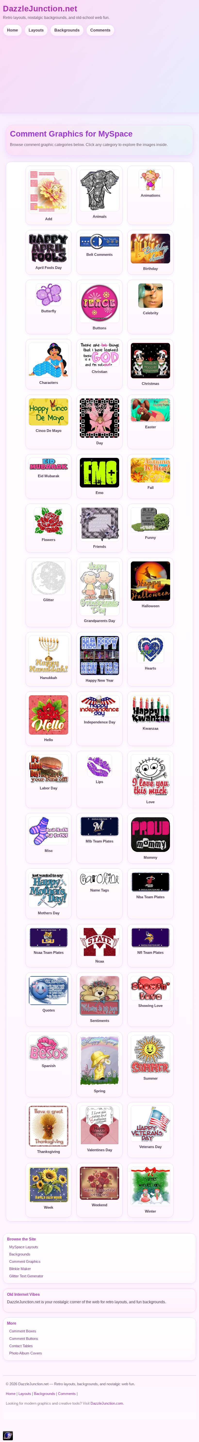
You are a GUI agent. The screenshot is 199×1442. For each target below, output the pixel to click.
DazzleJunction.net (40, 8)
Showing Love (150, 1006)
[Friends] (99, 524)
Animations (150, 195)
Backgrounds (67, 30)
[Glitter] (48, 578)
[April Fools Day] (48, 248)
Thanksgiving (48, 1152)
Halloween (150, 606)
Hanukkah (48, 678)
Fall (151, 488)
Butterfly (48, 311)
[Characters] (48, 360)
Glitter (48, 600)
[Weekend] (99, 1183)
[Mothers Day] (48, 890)
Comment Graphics (25, 1261)
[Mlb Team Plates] (99, 826)
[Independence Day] (99, 706)
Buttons (99, 328)
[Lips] (99, 765)
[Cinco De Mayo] (48, 412)
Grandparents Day (99, 621)
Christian (99, 372)
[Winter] (150, 1186)
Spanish (49, 1066)
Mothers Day (48, 913)
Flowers (48, 540)
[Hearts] (150, 649)
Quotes (48, 1010)
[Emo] (99, 473)
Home (12, 30)
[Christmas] (150, 361)
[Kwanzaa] (150, 709)
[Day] (99, 418)
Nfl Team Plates (150, 953)
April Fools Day (48, 268)
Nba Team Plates (150, 897)
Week (48, 1207)
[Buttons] (99, 303)
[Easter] (150, 410)
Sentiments (99, 1021)
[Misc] (48, 831)
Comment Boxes (22, 1331)
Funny (150, 538)
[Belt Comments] (99, 242)
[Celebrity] (150, 295)
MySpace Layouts (23, 1247)
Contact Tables (21, 1346)
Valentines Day (99, 1150)
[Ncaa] (99, 942)
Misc (49, 851)
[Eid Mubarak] (48, 464)
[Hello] (48, 715)
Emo (99, 493)
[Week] (48, 1185)
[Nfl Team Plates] (150, 938)
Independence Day (99, 722)
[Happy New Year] (99, 655)
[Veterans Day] (150, 1124)
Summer (150, 1078)
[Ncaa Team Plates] (48, 938)
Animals (100, 217)
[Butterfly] (48, 294)
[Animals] (99, 190)
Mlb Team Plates (99, 841)
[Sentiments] (99, 996)
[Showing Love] (150, 988)
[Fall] (150, 470)
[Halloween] (150, 581)
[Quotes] (48, 990)
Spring (99, 1091)
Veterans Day (150, 1147)
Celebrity (150, 313)
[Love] (150, 775)
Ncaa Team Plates (49, 953)
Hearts (150, 668)
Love (150, 802)
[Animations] (150, 179)
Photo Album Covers (25, 1353)
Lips (99, 782)
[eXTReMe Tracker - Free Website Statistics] (8, 1439)
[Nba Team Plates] (150, 882)
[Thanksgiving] (48, 1126)
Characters (48, 383)
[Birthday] (150, 249)
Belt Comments (99, 255)
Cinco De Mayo (48, 431)
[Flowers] (48, 521)
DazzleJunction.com (107, 1403)
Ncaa (99, 961)
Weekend (99, 1205)
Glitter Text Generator (26, 1276)
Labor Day (48, 788)
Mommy (150, 857)
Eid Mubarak (48, 476)
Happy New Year (100, 680)
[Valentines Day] (99, 1125)
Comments (100, 30)
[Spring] (99, 1060)
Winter (150, 1211)
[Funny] (150, 520)
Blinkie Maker (20, 1269)
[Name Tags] (99, 878)
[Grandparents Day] (99, 588)
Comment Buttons (23, 1339)
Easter (150, 427)
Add (48, 219)
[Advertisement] (100, 72)
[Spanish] (48, 1048)
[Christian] (99, 355)
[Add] (48, 191)
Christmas (150, 384)
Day (99, 443)
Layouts (36, 30)
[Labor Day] (48, 768)
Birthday (150, 269)
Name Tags (99, 890)
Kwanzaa (150, 728)
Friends (99, 547)
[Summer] (150, 1054)
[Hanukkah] (48, 654)
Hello (48, 740)
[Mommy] (150, 834)
